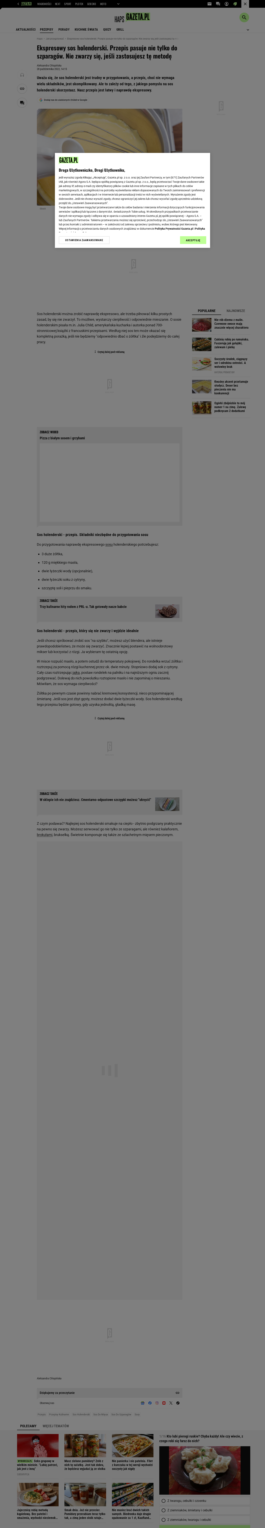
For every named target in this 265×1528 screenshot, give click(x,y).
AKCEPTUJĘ (193, 240)
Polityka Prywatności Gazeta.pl (174, 228)
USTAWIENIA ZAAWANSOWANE (84, 239)
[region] (132, 200)
